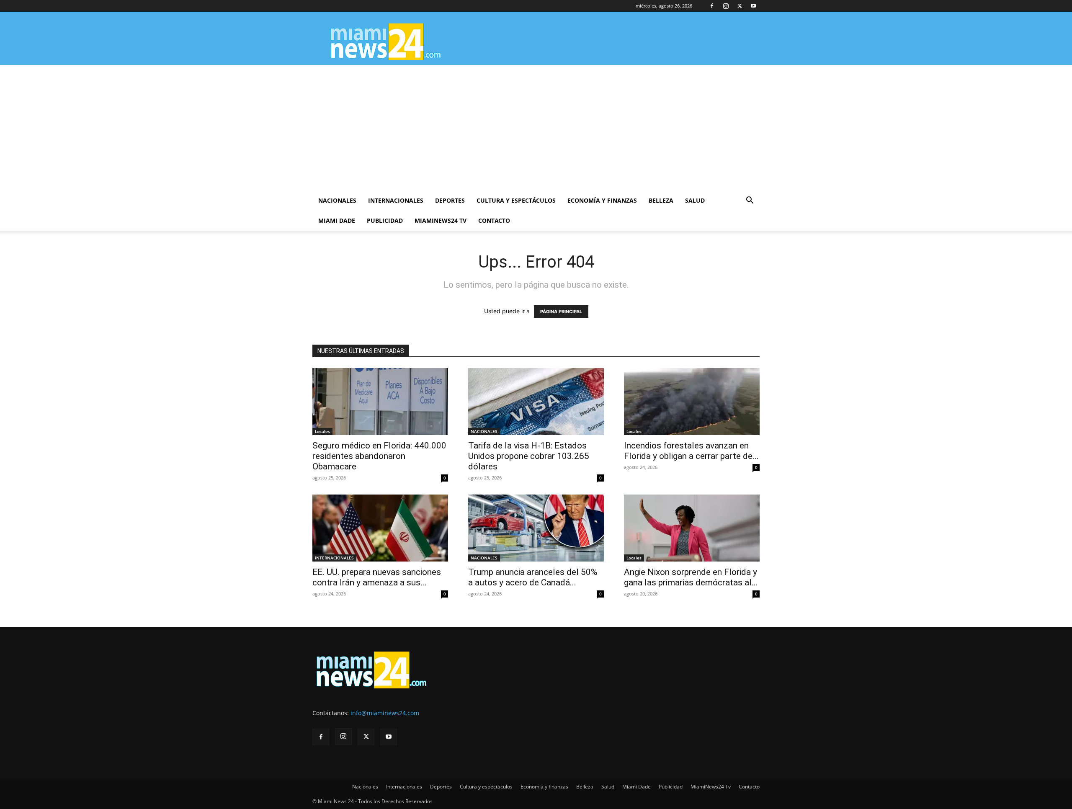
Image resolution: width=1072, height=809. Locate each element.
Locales (322, 431)
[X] (739, 6)
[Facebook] (712, 6)
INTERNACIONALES (334, 558)
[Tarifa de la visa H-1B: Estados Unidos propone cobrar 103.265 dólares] (536, 401)
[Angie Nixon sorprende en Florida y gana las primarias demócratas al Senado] (692, 528)
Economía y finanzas (602, 200)
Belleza (661, 200)
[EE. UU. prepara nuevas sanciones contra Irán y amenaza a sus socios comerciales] (380, 528)
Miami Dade (336, 220)
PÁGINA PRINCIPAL (561, 311)
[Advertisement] (536, 127)
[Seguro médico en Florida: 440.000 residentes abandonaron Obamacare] (380, 401)
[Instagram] (725, 6)
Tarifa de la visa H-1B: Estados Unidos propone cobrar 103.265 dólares (528, 456)
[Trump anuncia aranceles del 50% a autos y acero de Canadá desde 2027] (536, 528)
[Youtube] (753, 6)
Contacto (494, 220)
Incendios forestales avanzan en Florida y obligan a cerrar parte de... (691, 451)
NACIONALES (484, 431)
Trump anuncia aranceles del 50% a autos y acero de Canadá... (533, 577)
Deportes (450, 200)
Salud (695, 200)
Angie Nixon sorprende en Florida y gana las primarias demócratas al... (691, 577)
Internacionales (395, 200)
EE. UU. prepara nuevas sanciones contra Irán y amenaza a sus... (376, 577)
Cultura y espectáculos (516, 200)
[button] (750, 201)
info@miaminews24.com (384, 713)
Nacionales (337, 200)
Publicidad (385, 220)
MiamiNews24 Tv (440, 220)
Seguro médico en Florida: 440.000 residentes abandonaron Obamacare (379, 456)
